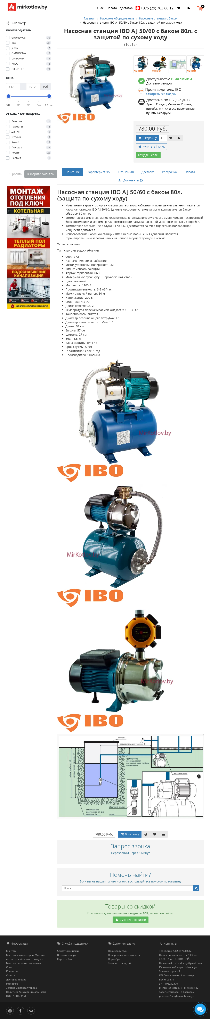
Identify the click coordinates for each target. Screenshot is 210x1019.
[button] (201, 7)
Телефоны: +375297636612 (175, 951)
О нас (100, 8)
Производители (117, 951)
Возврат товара (66, 955)
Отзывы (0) (126, 172)
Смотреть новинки (132, 920)
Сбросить (15, 174)
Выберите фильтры (41, 174)
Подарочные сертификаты (124, 955)
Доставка (126, 8)
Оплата (111, 8)
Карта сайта (64, 959)
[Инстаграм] (11, 1010)
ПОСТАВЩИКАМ (16, 996)
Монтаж (11, 951)
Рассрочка (169, 172)
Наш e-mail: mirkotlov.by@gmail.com (180, 963)
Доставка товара (16, 979)
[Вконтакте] (32, 1010)
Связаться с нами (68, 951)
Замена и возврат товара (21, 987)
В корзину (149, 138)
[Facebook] (21, 1010)
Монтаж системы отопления (23, 963)
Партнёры (114, 959)
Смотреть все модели (161, 94)
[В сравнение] (179, 138)
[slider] (8, 96)
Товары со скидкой (119, 963)
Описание (72, 172)
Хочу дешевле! (148, 155)
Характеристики (99, 172)
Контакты (12, 971)
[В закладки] (171, 138)
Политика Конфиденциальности (26, 992)
